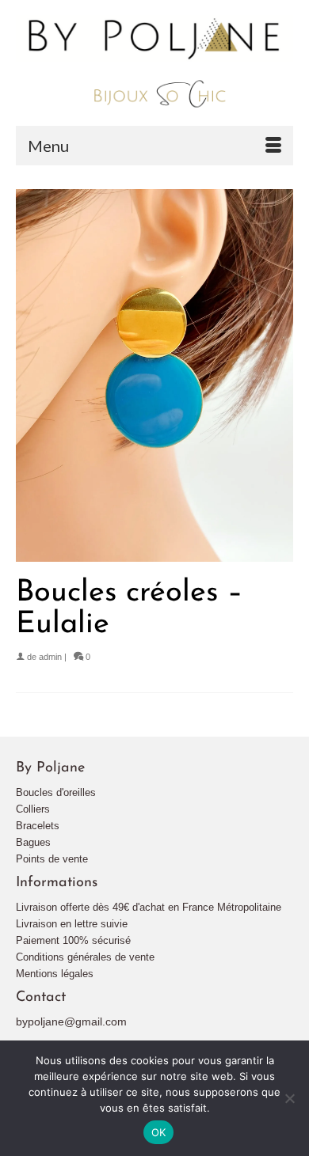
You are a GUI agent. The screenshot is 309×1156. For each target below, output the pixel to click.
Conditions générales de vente (85, 957)
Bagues (33, 842)
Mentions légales (54, 974)
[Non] (289, 1098)
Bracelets (37, 826)
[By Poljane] (154, 62)
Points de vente (52, 859)
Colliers (33, 809)
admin (50, 656)
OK (158, 1132)
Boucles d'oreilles (56, 792)
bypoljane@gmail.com (71, 1021)
